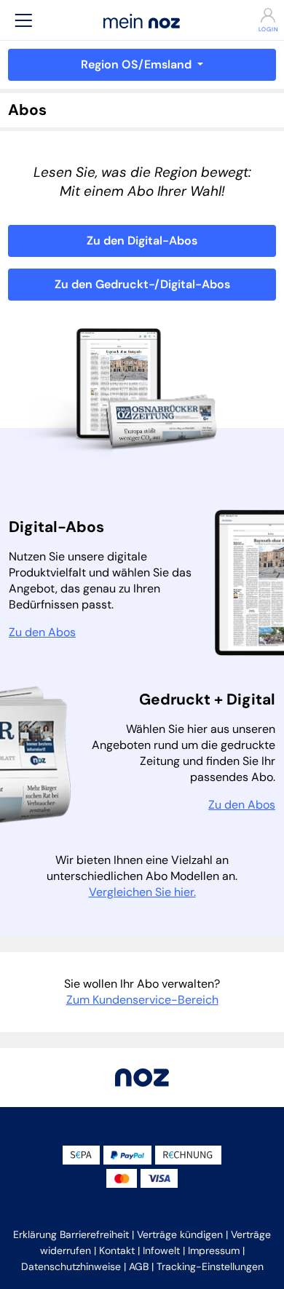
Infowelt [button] (161, 1250)
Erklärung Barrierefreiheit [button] (71, 1234)
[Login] (260, 15)
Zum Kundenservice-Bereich (142, 999)
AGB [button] (139, 1266)
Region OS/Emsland (137, 64)
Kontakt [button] (117, 1250)
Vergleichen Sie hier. (142, 892)
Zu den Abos (42, 632)
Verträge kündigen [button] (180, 1234)
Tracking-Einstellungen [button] (210, 1266)
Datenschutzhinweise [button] (71, 1266)
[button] (23, 20)
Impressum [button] (214, 1250)
